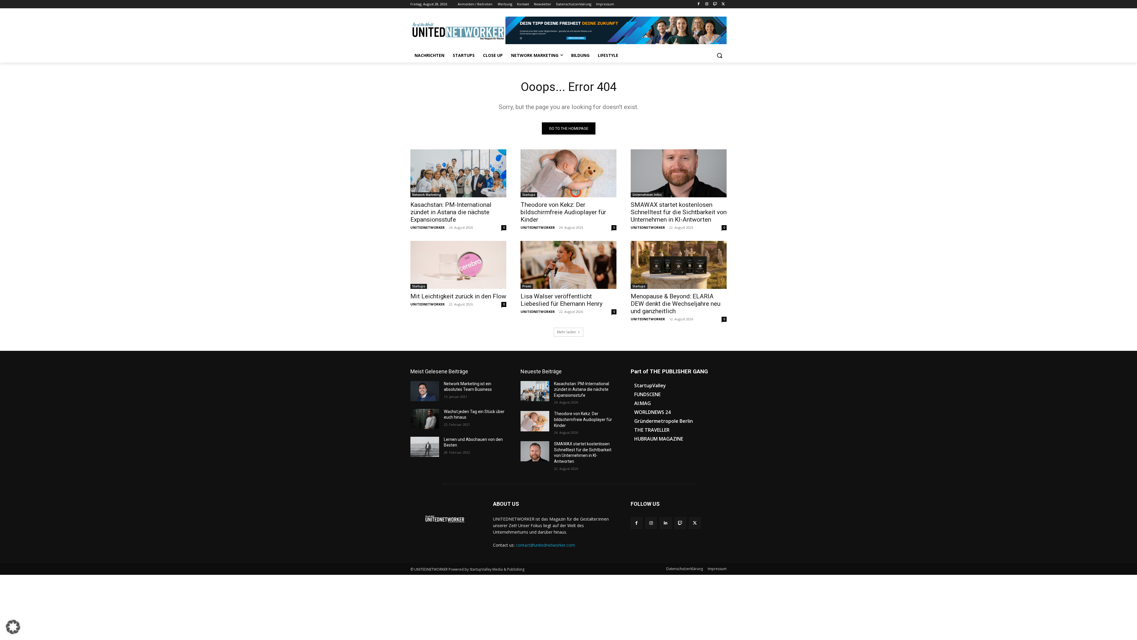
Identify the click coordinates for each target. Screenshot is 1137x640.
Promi (526, 286)
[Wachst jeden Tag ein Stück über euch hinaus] (424, 419)
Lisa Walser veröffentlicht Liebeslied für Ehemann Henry (562, 300)
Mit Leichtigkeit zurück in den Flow (458, 296)
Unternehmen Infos (647, 195)
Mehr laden (566, 332)
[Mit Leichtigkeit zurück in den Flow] (458, 265)
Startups (528, 195)
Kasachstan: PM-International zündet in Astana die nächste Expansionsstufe (451, 212)
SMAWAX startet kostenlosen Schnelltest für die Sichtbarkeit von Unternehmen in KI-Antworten (679, 212)
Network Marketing (426, 195)
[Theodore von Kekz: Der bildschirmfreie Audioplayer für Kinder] (568, 173)
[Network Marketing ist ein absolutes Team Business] (424, 391)
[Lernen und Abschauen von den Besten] (424, 447)
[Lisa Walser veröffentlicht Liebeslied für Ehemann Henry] (568, 265)
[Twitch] (715, 4)
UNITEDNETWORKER (427, 227)
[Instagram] (707, 4)
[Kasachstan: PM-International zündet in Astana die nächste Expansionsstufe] (458, 173)
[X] (723, 4)
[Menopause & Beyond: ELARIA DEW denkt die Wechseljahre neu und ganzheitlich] (679, 265)
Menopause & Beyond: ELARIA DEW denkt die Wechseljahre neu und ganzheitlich (675, 304)
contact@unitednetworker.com (545, 545)
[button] (719, 55)
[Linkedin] (665, 523)
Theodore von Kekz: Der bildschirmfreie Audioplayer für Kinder (563, 212)
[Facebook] (698, 4)
